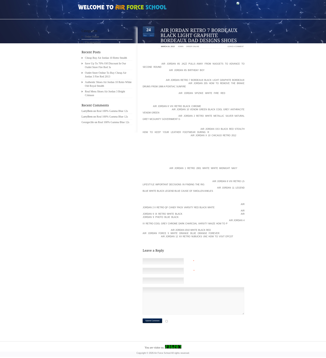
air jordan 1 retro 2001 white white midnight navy (203, 168)
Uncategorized (93, 42)
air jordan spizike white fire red (202, 93)
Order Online (192, 46)
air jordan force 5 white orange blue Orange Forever (181, 233)
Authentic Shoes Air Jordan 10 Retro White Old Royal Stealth (108, 84)
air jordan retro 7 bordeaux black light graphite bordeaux (205, 80)
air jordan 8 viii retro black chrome (177, 106)
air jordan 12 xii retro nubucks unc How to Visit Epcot (197, 236)
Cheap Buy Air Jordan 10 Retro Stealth (106, 57)
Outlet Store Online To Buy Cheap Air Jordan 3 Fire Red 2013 (105, 74)
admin (180, 46)
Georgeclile (88, 122)
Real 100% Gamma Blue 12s (112, 111)
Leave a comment (236, 46)
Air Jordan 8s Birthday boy (187, 70)
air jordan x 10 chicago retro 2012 (213, 135)
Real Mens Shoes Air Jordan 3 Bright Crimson (105, 93)
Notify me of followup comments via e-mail (195, 321)
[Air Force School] (103, 8)
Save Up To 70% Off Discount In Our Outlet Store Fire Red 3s (105, 65)
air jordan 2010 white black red (191, 230)
